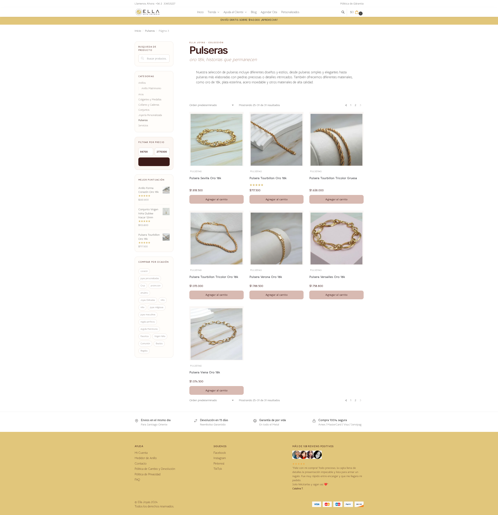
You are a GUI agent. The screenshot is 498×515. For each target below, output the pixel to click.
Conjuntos (143, 109)
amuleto (144, 292)
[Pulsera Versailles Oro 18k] (336, 238)
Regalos (144, 350)
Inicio (138, 30)
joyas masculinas (147, 314)
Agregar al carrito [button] (216, 199)
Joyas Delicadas (147, 300)
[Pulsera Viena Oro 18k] (216, 334)
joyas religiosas (156, 307)
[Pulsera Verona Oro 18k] (276, 238)
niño (163, 300)
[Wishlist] (235, 118)
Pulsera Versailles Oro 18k (327, 277)
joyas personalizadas (149, 278)
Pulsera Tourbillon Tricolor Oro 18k (213, 277)
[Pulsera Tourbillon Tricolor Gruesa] (336, 139)
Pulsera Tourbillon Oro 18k (267, 178)
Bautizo (159, 343)
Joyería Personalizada (150, 115)
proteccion (155, 285)
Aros (140, 94)
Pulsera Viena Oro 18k (204, 372)
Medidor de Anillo (146, 458)
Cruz (142, 285)
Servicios (143, 125)
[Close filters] (174, 44)
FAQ (137, 479)
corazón (144, 271)
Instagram (219, 458)
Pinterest (218, 463)
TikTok (217, 469)
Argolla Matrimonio (149, 329)
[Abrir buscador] (345, 12)
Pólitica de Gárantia (352, 3)
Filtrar (154, 161)
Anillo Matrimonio (151, 88)
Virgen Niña (159, 336)
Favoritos (144, 336)
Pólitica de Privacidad (147, 474)
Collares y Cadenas (148, 104)
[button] (357, 12)
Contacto (141, 463)
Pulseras (150, 30)
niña (142, 307)
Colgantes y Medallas (149, 99)
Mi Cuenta (141, 453)
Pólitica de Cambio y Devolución (155, 469)
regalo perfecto (147, 321)
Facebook (219, 453)
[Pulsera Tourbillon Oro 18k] (276, 139)
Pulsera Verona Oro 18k (265, 277)
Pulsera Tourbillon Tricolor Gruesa (333, 178)
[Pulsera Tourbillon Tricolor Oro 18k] (216, 238)
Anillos (142, 82)
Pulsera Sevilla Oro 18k (205, 178)
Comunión (145, 343)
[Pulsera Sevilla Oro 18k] (216, 139)
